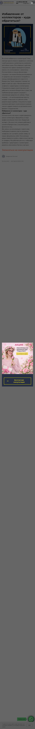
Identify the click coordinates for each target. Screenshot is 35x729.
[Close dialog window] (32, 3)
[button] (17, 381)
